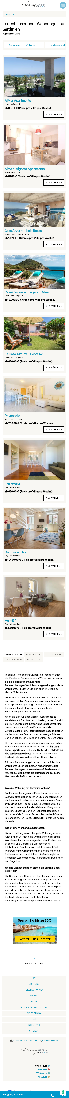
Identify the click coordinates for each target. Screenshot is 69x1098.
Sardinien (34, 996)
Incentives (34, 1025)
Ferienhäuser (33, 655)
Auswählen (53, 114)
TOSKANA (41, 1073)
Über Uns (34, 984)
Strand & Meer (54, 655)
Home (34, 978)
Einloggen (7, 1095)
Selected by (34, 1013)
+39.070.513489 (50, 1041)
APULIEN (42, 1077)
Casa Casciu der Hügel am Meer (27, 293)
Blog (34, 1002)
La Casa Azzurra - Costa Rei (24, 355)
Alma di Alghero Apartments (25, 169)
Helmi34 (10, 621)
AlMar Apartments (18, 101)
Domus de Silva (15, 553)
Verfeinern (14, 45)
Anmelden (18, 1095)
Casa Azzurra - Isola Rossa (23, 231)
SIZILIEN (42, 1070)
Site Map (34, 1031)
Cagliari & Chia (14, 660)
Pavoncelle (12, 416)
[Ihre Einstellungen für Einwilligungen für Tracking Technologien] (63, 1092)
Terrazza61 (12, 484)
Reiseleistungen (34, 990)
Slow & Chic (34, 660)
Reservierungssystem (34, 1007)
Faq (34, 1019)
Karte (32, 45)
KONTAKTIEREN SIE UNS (25, 1041)
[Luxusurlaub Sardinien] (37, 5)
